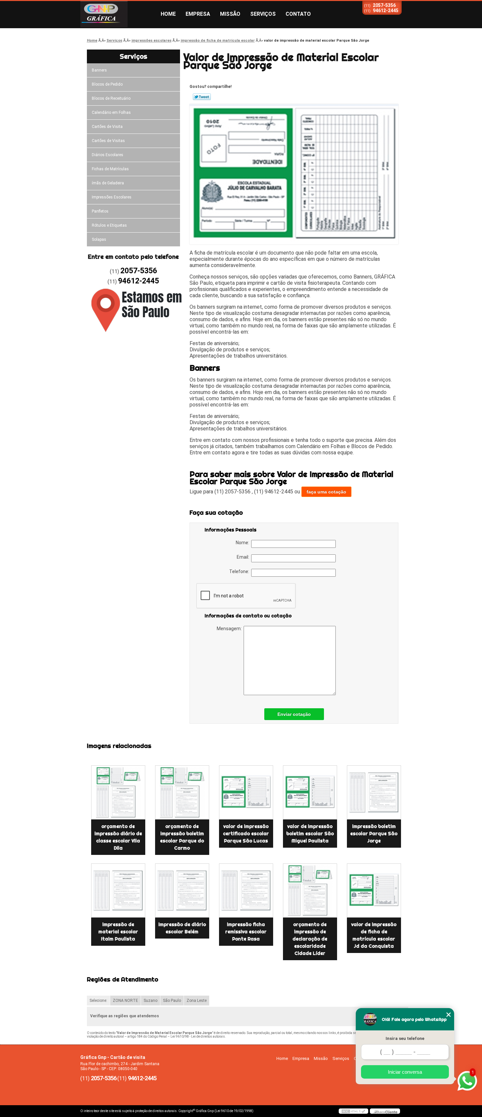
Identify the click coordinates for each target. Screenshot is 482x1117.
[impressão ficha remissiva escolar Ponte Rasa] (246, 890)
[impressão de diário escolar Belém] (182, 890)
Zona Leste (197, 1000)
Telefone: (240, 571)
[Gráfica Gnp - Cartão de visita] (118, 14)
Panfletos (100, 211)
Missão (230, 14)
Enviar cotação (294, 714)
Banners (99, 70)
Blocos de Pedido (107, 84)
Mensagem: (230, 628)
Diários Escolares (107, 155)
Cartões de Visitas (108, 140)
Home (168, 14)
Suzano (150, 1000)
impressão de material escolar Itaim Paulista (118, 931)
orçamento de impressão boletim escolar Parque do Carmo (182, 837)
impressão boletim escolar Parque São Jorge (373, 833)
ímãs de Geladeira (108, 183)
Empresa (198, 14)
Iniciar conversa (405, 1072)
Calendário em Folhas (111, 112)
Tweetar (202, 96)
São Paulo (172, 1000)
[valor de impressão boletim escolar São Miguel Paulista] (310, 792)
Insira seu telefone (405, 1038)
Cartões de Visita (107, 126)
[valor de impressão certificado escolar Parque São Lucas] (246, 792)
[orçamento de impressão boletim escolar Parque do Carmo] (182, 792)
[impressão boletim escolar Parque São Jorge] (374, 792)
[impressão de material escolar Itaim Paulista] (118, 890)
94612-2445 (385, 10)
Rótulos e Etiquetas (109, 225)
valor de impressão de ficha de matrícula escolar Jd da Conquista (373, 935)
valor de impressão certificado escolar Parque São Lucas (246, 833)
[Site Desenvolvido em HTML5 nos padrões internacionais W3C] (353, 1111)
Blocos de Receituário (111, 98)
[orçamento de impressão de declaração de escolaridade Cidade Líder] (310, 890)
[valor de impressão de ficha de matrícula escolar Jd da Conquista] (374, 890)
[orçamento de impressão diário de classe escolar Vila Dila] (118, 792)
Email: (244, 557)
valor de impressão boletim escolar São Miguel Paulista (310, 833)
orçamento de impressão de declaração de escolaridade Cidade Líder (309, 938)
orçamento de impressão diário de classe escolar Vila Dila (118, 837)
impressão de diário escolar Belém (182, 928)
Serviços (263, 14)
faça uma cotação (326, 491)
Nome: (243, 542)
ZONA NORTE (125, 1000)
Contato (298, 14)
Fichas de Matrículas (110, 169)
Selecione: (98, 1000)
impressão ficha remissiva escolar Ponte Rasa (246, 931)
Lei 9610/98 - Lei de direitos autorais (198, 1036)
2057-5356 (384, 5)
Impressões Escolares (111, 197)
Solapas (99, 239)
